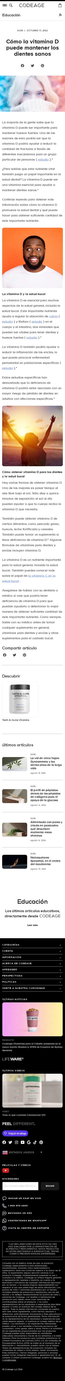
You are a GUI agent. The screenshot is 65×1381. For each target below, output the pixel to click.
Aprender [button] (9, 970)
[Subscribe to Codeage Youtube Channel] (5, 1172)
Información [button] (12, 957)
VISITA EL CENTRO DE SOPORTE (28, 1228)
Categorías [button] (11, 945)
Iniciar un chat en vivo (24, 1198)
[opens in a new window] (60, 15)
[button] (11, 5)
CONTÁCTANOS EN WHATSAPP (27, 1221)
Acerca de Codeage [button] (17, 963)
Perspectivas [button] (12, 976)
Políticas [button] (9, 982)
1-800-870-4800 (18, 1206)
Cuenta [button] (7, 951)
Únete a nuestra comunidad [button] (23, 988)
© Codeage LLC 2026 (12, 1369)
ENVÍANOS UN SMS (20, 1213)
